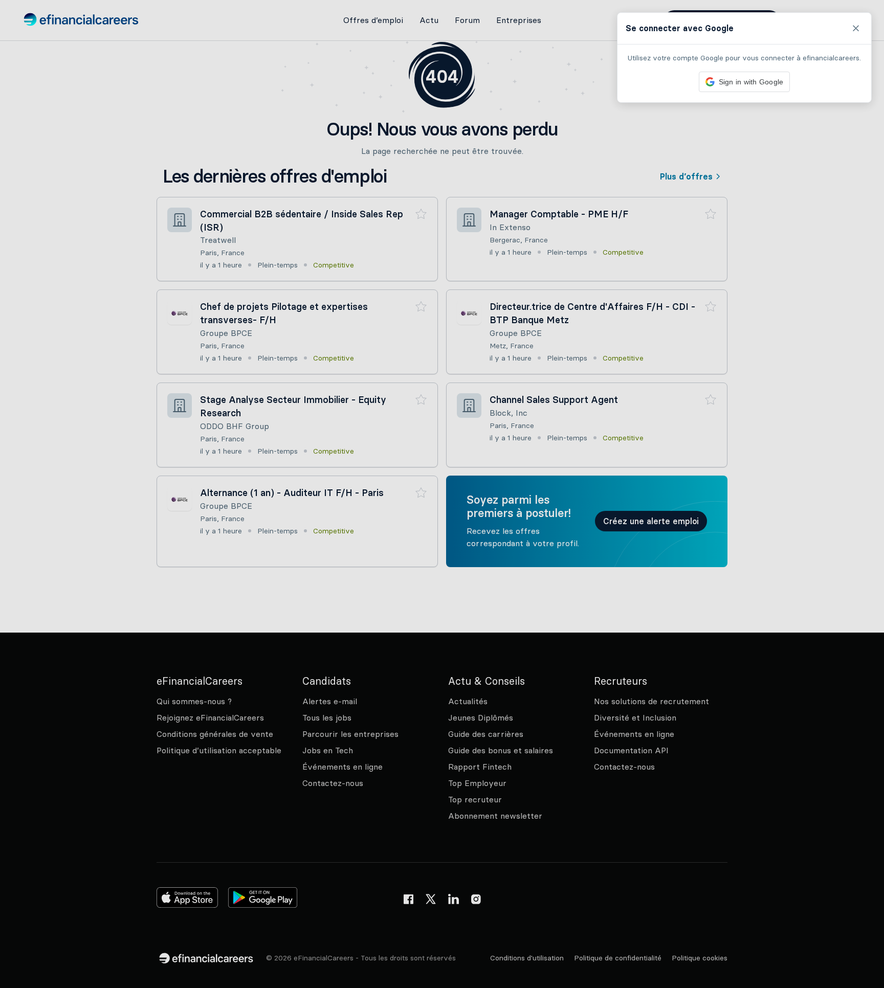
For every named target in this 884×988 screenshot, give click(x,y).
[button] (442, 494)
